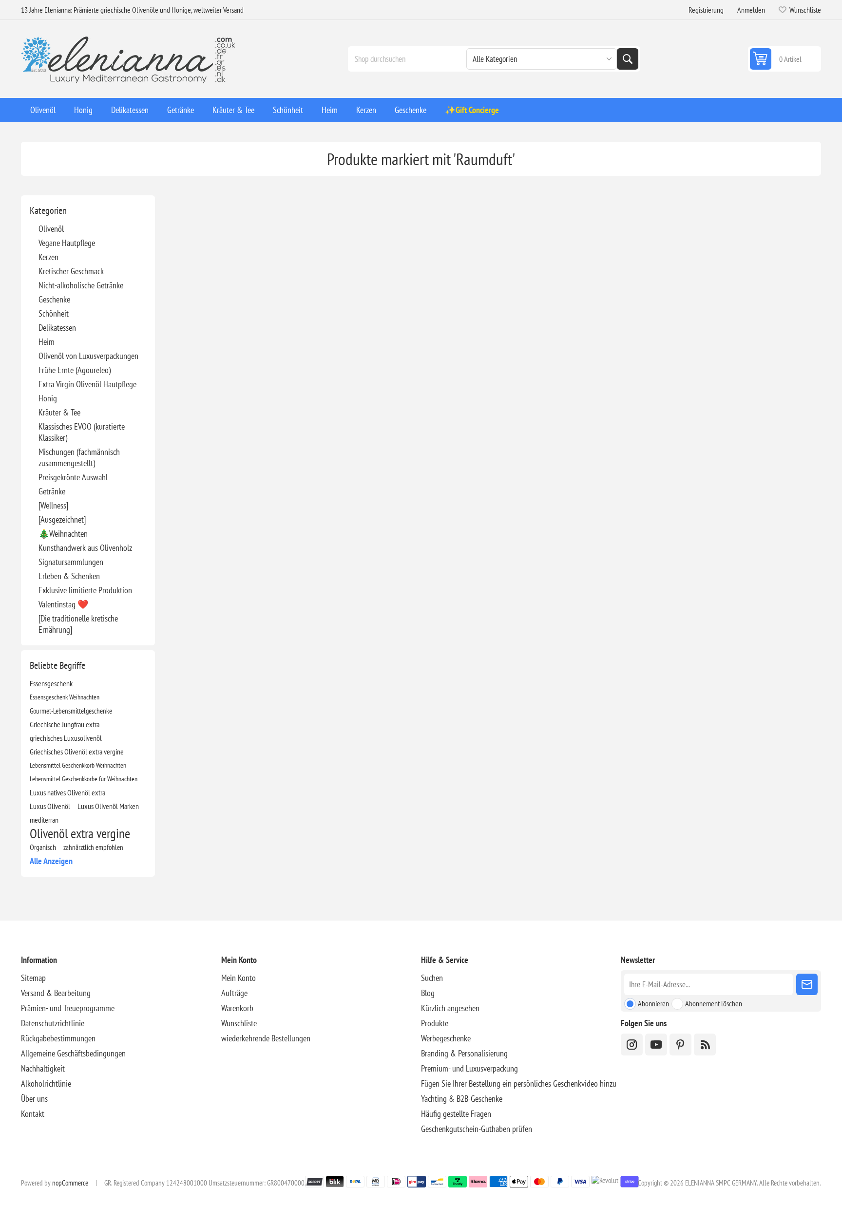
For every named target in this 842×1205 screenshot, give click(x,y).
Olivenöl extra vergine (80, 833)
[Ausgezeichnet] (62, 519)
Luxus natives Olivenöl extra (67, 792)
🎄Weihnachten (63, 533)
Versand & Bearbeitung (56, 992)
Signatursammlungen (70, 561)
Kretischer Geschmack (71, 271)
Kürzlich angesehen (450, 1008)
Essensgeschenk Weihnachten (64, 696)
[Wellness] (53, 505)
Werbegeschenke (446, 1038)
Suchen (627, 59)
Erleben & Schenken (69, 576)
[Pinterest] (680, 1044)
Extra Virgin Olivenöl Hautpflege (87, 384)
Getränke (51, 491)
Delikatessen (57, 327)
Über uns (34, 1098)
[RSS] (705, 1044)
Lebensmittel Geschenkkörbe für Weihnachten (83, 778)
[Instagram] (632, 1044)
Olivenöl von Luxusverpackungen (88, 355)
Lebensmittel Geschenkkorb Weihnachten (78, 765)
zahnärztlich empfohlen (93, 847)
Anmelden (751, 10)
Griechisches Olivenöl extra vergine (77, 751)
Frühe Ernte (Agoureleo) (74, 370)
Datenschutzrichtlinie (52, 1023)
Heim (46, 341)
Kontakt (32, 1113)
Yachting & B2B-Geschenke (461, 1098)
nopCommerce (70, 1182)
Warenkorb (237, 1008)
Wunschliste (239, 1023)
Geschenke (54, 299)
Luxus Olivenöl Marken (108, 806)
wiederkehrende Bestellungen (265, 1038)
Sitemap (33, 977)
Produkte (434, 1023)
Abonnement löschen (713, 1003)
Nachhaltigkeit (43, 1068)
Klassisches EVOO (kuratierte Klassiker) (81, 432)
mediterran (44, 820)
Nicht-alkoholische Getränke (80, 285)
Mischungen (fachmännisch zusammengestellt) (79, 457)
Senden (807, 984)
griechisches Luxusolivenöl (66, 738)
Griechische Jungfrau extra (64, 724)
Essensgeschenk (51, 683)
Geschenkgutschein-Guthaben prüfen (476, 1128)
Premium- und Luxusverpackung (469, 1068)
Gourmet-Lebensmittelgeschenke (71, 710)
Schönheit (53, 313)
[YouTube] (656, 1044)
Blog (428, 992)
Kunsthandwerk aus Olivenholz (85, 547)
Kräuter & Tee (59, 412)
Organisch (43, 847)
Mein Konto (238, 977)
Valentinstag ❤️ (63, 604)
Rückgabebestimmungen (58, 1038)
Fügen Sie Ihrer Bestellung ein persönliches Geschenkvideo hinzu (518, 1083)
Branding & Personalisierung (464, 1053)
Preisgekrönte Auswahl (73, 477)
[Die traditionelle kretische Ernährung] (78, 624)
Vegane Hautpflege (66, 242)
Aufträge (234, 992)
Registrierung (706, 10)
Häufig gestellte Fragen (456, 1113)
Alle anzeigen (51, 860)
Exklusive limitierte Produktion (85, 590)
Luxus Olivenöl (50, 806)
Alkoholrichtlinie (46, 1083)
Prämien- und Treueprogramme (68, 1008)
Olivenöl (51, 228)
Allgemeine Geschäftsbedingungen (73, 1053)
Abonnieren (653, 1003)
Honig (47, 398)
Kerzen (48, 257)
